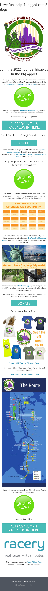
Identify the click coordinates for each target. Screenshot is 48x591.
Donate (24, 143)
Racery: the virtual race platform (23, 581)
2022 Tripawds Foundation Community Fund (19, 84)
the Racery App (23, 286)
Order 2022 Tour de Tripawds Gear (24, 363)
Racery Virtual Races (34, 562)
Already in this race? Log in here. (24, 125)
